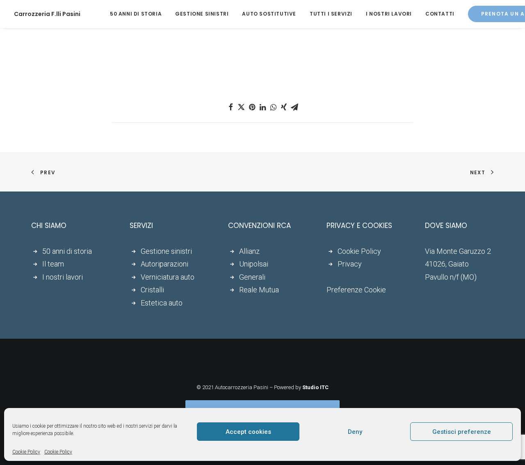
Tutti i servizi (331, 13)
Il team (53, 264)
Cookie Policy (26, 452)
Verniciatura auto (167, 277)
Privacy (350, 264)
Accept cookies (248, 431)
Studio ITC (315, 387)
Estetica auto (162, 303)
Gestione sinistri (201, 13)
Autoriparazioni (164, 264)
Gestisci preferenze (461, 431)
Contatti (439, 13)
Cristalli (152, 289)
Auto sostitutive (269, 13)
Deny (355, 431)
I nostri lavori (389, 13)
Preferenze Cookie (356, 289)
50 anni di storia (136, 13)
